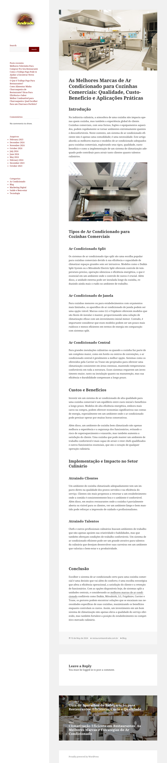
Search (13, 45)
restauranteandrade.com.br (105, 638)
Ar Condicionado (17, 181)
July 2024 (14, 151)
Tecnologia (15, 193)
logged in (88, 669)
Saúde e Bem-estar (18, 190)
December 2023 (17, 163)
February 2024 (16, 160)
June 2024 (14, 154)
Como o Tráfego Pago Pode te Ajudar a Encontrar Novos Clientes (23, 74)
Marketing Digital (18, 187)
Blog (12, 184)
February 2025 (16, 139)
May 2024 (14, 157)
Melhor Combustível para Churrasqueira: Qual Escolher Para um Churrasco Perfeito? (24, 101)
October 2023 (16, 166)
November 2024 (17, 145)
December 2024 (17, 142)
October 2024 (16, 148)
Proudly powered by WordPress (84, 756)
